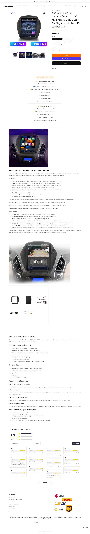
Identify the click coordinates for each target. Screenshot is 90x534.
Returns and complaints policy (15, 499)
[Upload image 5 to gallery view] (42, 55)
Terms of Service (12, 501)
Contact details (12, 508)
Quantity (53, 47)
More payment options (66, 63)
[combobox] (37, 443)
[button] (26, 5)
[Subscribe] (55, 522)
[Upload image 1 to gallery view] (15, 55)
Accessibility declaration (14, 504)
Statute (10, 511)
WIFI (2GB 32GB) (67, 39)
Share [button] (54, 68)
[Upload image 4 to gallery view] (35, 55)
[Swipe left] (10, 54)
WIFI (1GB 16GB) (56, 39)
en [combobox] (27, 429)
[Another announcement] (80, 1)
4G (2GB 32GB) (56, 42)
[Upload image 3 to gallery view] (29, 55)
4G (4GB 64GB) (66, 42)
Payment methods (13, 497)
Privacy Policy (11, 506)
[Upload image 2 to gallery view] (22, 55)
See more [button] (23, 464)
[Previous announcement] (9, 1)
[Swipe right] (47, 54)
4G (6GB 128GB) (56, 44)
